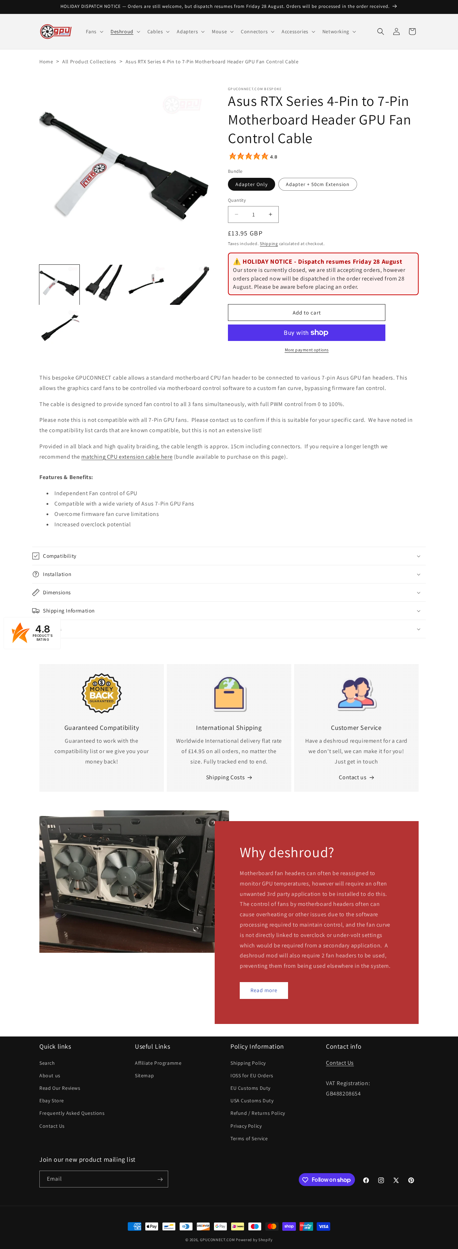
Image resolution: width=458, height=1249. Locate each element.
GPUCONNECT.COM (217, 1239)
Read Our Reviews (60, 1087)
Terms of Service (249, 1138)
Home (46, 61)
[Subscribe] (160, 1179)
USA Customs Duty (252, 1100)
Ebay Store (51, 1100)
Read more (263, 990)
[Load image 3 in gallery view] (147, 285)
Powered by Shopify (254, 1239)
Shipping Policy (248, 1062)
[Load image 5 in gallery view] (59, 328)
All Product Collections (89, 61)
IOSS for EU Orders (251, 1075)
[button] (94, 31)
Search (47, 1062)
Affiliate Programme (158, 1062)
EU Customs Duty (250, 1087)
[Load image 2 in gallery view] (103, 285)
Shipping (269, 243)
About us (49, 1075)
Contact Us (52, 1125)
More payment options (307, 349)
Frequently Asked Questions (72, 1113)
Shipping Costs (225, 777)
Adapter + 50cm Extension (318, 184)
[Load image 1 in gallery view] (59, 285)
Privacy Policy (246, 1125)
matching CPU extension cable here (126, 456)
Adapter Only (251, 184)
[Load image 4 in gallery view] (190, 285)
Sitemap (144, 1075)
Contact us (352, 777)
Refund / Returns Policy (257, 1113)
